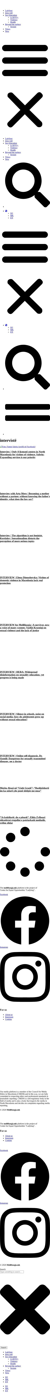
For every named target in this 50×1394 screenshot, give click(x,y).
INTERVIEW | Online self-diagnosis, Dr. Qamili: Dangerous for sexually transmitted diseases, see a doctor (23, 758)
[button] (25, 85)
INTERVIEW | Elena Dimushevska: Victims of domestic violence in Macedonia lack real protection (24, 580)
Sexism (13, 27)
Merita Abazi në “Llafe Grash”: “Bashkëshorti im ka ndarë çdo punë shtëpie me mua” (24, 789)
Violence (13, 20)
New (7, 31)
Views (7, 29)
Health (13, 22)
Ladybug (8, 10)
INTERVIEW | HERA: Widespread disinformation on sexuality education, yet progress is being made (22, 675)
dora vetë (9, 13)
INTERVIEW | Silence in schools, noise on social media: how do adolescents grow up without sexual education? (22, 717)
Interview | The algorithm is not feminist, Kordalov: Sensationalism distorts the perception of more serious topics (21, 538)
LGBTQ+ (14, 17)
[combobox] (12, 1272)
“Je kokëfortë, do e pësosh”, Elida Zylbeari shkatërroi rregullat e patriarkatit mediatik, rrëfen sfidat (23, 820)
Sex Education (11, 15)
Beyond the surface (13, 24)
